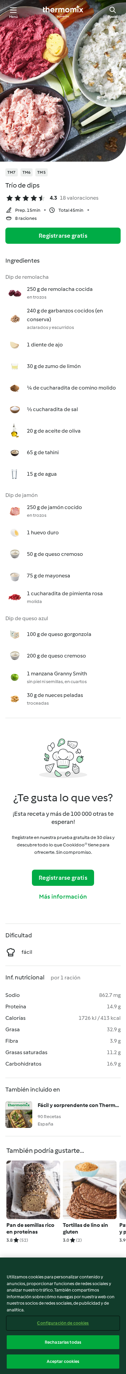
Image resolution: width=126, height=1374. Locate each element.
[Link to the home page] (63, 12)
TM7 (11, 172)
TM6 (27, 172)
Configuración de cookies (63, 1323)
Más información (63, 896)
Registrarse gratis (63, 235)
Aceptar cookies (63, 1361)
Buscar (113, 16)
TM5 (41, 172)
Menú (13, 16)
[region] (63, 1316)
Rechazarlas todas (63, 1342)
